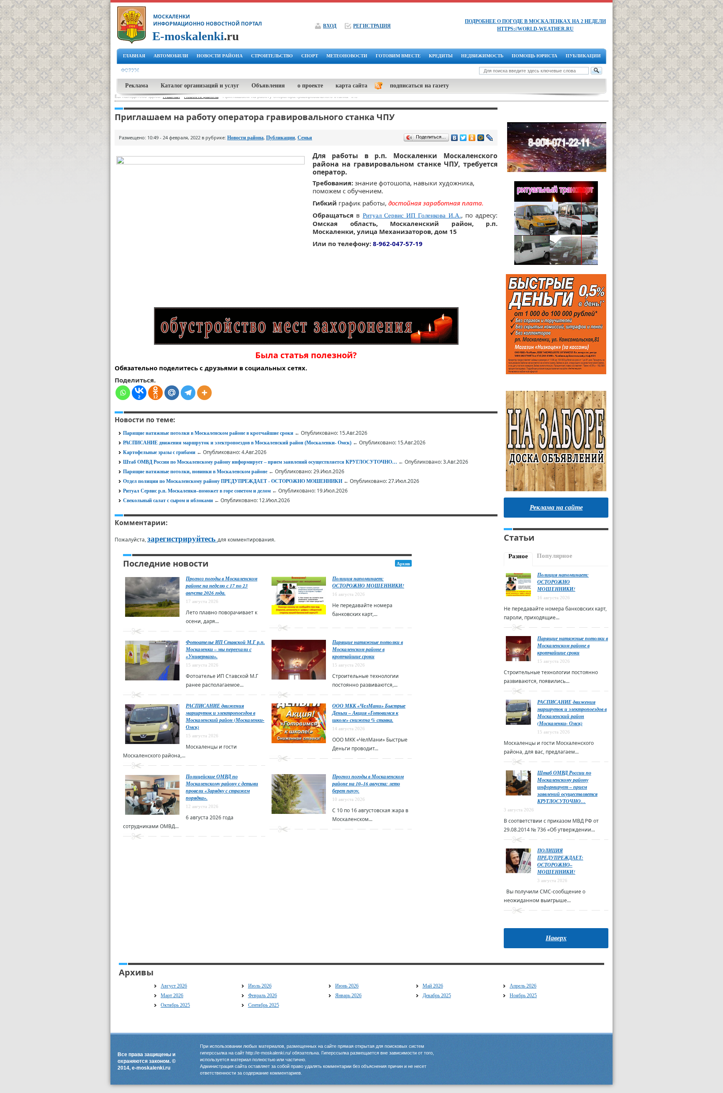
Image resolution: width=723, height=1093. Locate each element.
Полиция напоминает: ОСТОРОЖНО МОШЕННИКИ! (368, 582)
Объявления (268, 85)
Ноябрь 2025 (523, 995)
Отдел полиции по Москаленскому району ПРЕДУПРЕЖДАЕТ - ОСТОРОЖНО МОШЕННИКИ (232, 481)
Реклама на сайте (556, 507)
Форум (130, 70)
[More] (204, 392)
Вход (329, 26)
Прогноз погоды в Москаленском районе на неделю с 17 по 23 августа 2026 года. (221, 585)
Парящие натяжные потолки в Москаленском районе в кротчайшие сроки (208, 433)
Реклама (136, 85)
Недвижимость (482, 55)
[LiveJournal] (489, 137)
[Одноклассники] (472, 137)
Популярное (554, 555)
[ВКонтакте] (454, 137)
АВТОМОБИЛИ (171, 55)
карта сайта (351, 85)
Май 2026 (433, 986)
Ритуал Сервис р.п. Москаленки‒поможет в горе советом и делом (197, 491)
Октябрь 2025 (175, 1005)
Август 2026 (174, 986)
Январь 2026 (348, 995)
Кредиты (441, 55)
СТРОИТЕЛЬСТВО (272, 55)
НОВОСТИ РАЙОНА (220, 55)
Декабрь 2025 (437, 995)
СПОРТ (309, 55)
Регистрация (372, 26)
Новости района (245, 138)
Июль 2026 (260, 986)
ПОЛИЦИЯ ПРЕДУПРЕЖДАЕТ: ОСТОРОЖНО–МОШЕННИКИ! (560, 861)
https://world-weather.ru (535, 29)
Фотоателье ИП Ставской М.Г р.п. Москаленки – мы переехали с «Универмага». (225, 649)
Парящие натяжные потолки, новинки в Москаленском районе (195, 472)
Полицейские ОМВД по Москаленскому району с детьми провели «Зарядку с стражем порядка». (222, 787)
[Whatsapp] (122, 392)
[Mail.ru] (171, 392)
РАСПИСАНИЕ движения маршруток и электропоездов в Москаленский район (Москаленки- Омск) (237, 443)
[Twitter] (463, 137)
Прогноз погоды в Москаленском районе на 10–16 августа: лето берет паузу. (368, 783)
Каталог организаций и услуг (200, 85)
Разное (518, 556)
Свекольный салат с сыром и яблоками (168, 500)
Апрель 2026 (523, 986)
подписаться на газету (419, 85)
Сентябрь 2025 (263, 1005)
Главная (134, 55)
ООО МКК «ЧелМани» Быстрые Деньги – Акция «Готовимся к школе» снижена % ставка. (368, 713)
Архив (403, 563)
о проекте (310, 85)
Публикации (583, 55)
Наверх (556, 938)
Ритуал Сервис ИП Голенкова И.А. (412, 215)
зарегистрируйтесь (182, 538)
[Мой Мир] (481, 137)
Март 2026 (172, 995)
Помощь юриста (534, 55)
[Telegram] (188, 392)
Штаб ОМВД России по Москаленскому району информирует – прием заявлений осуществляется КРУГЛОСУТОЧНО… (260, 462)
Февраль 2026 (262, 995)
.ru (195, 36)
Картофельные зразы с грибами (159, 452)
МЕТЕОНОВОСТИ (346, 55)
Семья (304, 138)
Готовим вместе (398, 55)
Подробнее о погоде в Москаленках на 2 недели (535, 21)
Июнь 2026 (347, 986)
